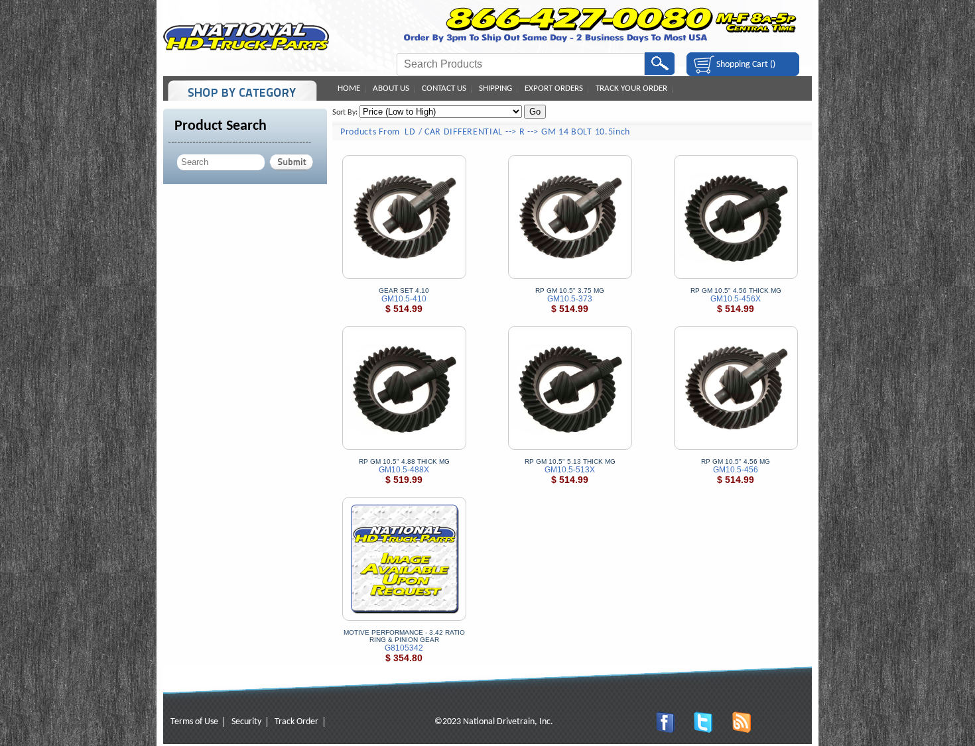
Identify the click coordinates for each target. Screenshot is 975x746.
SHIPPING (495, 88)
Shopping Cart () (745, 65)
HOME (349, 88)
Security (246, 722)
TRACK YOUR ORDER (631, 88)
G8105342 (404, 648)
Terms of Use (194, 722)
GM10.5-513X (570, 469)
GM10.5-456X (735, 298)
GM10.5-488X (404, 469)
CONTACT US (444, 88)
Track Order (296, 722)
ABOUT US (391, 88)
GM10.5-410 (403, 298)
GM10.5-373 (569, 298)
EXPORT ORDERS (554, 88)
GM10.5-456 (735, 469)
